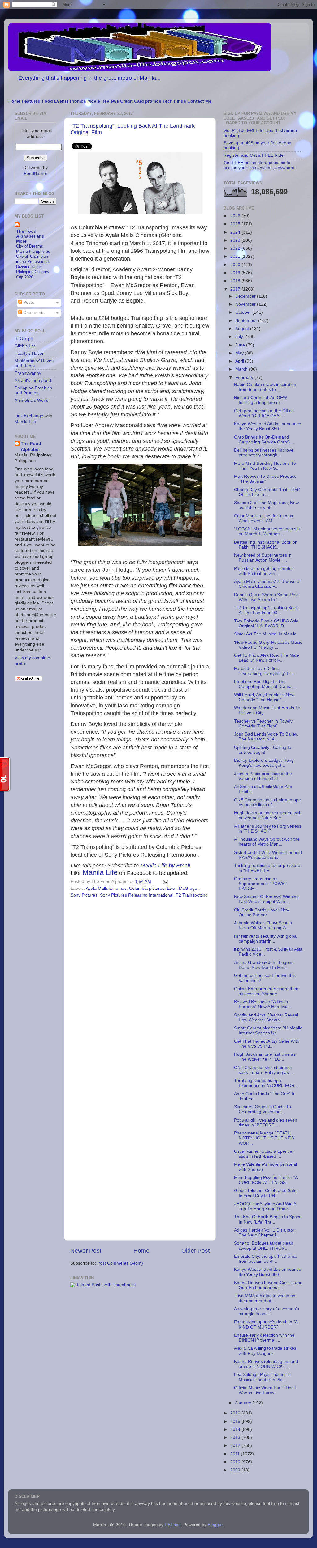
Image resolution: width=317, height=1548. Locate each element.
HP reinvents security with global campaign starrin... (265, 939)
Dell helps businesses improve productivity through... (263, 452)
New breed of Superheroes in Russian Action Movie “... (263, 557)
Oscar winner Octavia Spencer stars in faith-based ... (264, 1154)
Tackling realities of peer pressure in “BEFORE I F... (267, 868)
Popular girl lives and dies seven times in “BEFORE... (265, 1122)
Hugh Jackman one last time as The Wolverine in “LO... (265, 1057)
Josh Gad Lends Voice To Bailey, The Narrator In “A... (266, 736)
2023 (235, 240)
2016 (235, 1413)
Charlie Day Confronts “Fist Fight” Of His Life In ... (267, 492)
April (240, 361)
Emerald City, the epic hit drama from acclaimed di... (265, 1259)
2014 (235, 1429)
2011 (235, 1454)
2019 (235, 272)
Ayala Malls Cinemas (106, 888)
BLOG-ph (24, 338)
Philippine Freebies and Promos (33, 390)
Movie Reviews (103, 101)
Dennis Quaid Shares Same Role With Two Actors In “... (266, 597)
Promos (78, 101)
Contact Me (199, 101)
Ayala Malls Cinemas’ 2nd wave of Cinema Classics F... (267, 584)
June (240, 345)
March (242, 369)
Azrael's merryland (33, 380)
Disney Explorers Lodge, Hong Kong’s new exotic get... (264, 763)
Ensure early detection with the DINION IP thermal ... (264, 1337)
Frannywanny (28, 373)
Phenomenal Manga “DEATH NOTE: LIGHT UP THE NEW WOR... (264, 1138)
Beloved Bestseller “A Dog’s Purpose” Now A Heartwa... (262, 1004)
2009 (235, 1470)
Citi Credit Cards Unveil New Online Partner (261, 912)
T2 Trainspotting (192, 895)
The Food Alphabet (31, 446)
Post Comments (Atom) (120, 1263)
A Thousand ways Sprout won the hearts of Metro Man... (267, 841)
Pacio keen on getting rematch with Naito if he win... (264, 571)
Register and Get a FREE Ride (254, 155)
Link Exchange (29, 416)
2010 (235, 1462)
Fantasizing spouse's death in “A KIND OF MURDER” (265, 1324)
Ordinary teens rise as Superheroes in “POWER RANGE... (261, 883)
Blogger (215, 1524)
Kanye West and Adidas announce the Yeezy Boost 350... (267, 426)
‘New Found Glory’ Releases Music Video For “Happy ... (268, 645)
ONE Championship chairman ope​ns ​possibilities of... (267, 802)
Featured (31, 101)
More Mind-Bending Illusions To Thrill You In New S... (265, 466)
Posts (28, 302)
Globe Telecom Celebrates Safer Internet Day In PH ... (266, 1193)
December (246, 296)
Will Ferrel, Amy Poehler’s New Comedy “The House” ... (264, 697)
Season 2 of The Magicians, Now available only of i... (266, 505)
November (246, 304)
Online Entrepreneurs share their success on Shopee (266, 991)
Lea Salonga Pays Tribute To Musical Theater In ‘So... (262, 1377)
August (242, 328)
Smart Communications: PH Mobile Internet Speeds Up (268, 1030)
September (246, 320)
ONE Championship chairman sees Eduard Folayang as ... (264, 1070)
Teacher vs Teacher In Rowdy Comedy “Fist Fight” (263, 723)
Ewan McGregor (182, 888)
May (240, 353)
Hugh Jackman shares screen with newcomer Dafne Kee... (268, 815)
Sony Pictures (84, 895)
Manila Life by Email (165, 866)
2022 (235, 248)
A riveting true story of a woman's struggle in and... (266, 1311)
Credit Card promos (140, 101)
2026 (235, 216)
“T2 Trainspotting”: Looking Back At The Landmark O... (266, 610)
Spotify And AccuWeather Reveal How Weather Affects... (266, 1017)
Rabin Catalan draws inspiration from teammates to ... (265, 387)
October (243, 312)
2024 (235, 232)
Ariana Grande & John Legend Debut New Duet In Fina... (264, 965)
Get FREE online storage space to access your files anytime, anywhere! (260, 165)
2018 (235, 280)
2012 (235, 1445)
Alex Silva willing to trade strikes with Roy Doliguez (265, 1350)
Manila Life (100, 872)
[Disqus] (140, 984)
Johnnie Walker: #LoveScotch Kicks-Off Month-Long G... (263, 925)
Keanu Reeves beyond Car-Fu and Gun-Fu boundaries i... (268, 1285)
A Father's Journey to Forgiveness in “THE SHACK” (267, 828)
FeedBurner (35, 173)
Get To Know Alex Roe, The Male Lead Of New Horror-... (266, 658)
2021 (235, 256)
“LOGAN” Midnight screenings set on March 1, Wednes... (267, 531)
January (243, 1403)
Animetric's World (32, 400)
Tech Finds (174, 101)
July (239, 336)
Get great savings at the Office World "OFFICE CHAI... (264, 413)
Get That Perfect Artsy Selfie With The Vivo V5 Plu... (266, 1044)
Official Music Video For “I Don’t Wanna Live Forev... (265, 1390)
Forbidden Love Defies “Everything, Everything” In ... (265, 671)
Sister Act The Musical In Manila (265, 634)
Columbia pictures (146, 888)
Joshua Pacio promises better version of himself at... (263, 776)
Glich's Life (25, 346)
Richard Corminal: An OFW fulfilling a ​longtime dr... (260, 400)
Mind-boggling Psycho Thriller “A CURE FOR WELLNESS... (265, 1180)
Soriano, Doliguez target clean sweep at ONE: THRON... (263, 1245)
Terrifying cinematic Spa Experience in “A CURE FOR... (266, 1083)
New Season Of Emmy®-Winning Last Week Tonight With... (266, 899)
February (244, 377)
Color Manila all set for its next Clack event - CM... (263, 518)
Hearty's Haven (30, 353)
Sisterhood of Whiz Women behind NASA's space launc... (268, 855)
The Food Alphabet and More (30, 236)
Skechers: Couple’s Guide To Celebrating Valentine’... (262, 1109)
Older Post (195, 1250)
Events (61, 101)
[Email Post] (164, 881)
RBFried (173, 1524)
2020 (235, 264)
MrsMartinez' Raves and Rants (34, 363)
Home (14, 101)
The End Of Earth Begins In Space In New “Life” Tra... (268, 1219)
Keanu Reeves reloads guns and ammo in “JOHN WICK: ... (266, 1364)
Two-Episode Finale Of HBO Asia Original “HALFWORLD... (266, 623)
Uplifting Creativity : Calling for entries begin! (263, 750)
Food (47, 101)
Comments (33, 312)
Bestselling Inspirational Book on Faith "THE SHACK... (265, 544)
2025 (235, 224)
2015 (235, 1421)
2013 (235, 1437)
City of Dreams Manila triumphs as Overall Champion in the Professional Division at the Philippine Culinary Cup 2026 (33, 261)
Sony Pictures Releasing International (136, 895)
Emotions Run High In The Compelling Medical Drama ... (265, 684)
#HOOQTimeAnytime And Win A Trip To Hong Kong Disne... (265, 1206)
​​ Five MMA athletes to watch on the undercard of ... (264, 1298)
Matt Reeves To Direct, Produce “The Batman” (265, 479)
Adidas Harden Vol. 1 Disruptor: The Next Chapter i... (265, 1232)
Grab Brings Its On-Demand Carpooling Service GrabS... (263, 439)
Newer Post (85, 1250)
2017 (235, 289)
